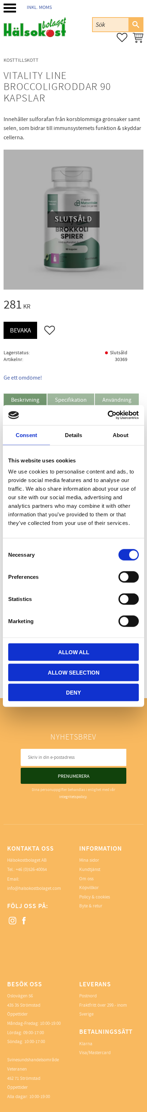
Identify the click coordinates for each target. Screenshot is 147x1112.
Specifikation (71, 400)
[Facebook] (24, 921)
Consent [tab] (26, 435)
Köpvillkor (89, 888)
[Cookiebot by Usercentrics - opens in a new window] (107, 415)
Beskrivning (25, 400)
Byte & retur (90, 906)
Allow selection (74, 672)
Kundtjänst (89, 869)
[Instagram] (13, 921)
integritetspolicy (73, 797)
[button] (10, 8)
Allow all (73, 652)
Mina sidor (89, 860)
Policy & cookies (94, 897)
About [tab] (120, 435)
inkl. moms (39, 7)
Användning (116, 400)
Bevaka (20, 330)
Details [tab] (73, 435)
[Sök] (135, 24)
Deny (73, 693)
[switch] (128, 577)
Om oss (86, 879)
